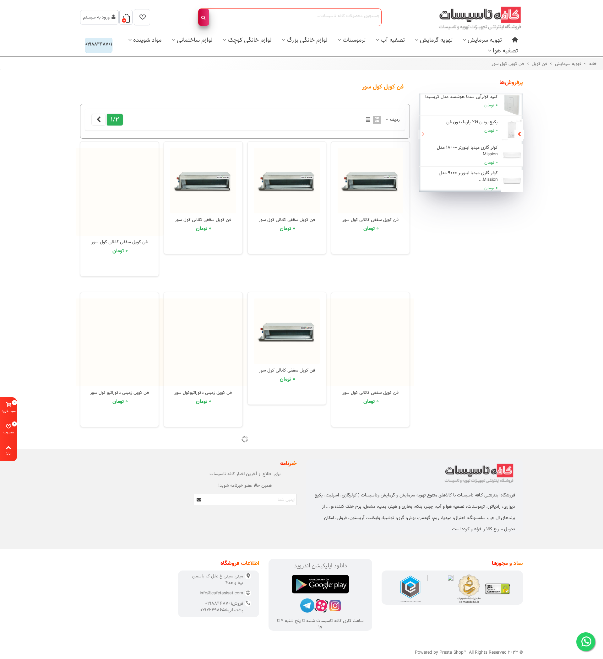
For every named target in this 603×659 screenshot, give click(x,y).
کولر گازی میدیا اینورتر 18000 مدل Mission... (467, 151)
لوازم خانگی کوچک (250, 40)
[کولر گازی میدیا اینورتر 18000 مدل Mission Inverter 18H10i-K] (512, 155)
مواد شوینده (147, 40)
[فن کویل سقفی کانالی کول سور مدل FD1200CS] (287, 331)
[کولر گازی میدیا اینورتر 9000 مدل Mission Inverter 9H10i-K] (512, 181)
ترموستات (354, 40)
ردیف (394, 119)
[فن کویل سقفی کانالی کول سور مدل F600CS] (203, 180)
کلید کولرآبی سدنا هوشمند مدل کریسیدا (461, 97)
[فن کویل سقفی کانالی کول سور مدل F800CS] (120, 192)
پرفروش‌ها (511, 82)
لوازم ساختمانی (195, 40)
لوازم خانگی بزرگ (307, 40)
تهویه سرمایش (485, 40)
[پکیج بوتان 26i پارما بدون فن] (512, 130)
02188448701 (98, 44)
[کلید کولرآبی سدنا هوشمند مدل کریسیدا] (512, 104)
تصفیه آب (393, 40)
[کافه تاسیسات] (476, 17)
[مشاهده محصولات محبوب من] (142, 17)
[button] (519, 134)
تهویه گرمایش (436, 40)
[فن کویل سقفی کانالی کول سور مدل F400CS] (287, 180)
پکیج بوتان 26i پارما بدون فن (472, 122)
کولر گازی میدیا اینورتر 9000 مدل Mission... (468, 176)
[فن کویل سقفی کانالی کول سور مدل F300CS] (370, 180)
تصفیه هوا (505, 51)
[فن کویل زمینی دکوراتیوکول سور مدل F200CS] (203, 342)
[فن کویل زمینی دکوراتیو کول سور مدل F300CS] (120, 342)
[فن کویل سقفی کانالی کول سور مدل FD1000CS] (370, 342)
